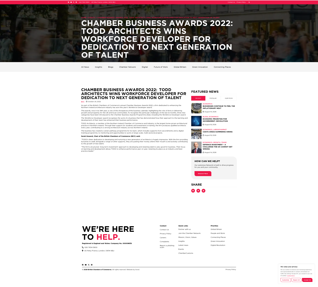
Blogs (110, 67)
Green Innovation (200, 67)
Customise (285, 280)
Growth (216, 142)
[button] (249, 2)
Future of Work (161, 67)
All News (85, 67)
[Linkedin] (76, 2)
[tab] (198, 98)
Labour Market (220, 129)
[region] (296, 274)
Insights (98, 67)
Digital (145, 67)
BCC (82, 102)
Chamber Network (127, 67)
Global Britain (180, 67)
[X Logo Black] (88, 265)
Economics (207, 104)
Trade (224, 142)
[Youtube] (71, 2)
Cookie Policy (291, 275)
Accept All (307, 280)
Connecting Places (222, 67)
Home (83, 17)
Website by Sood (132, 269)
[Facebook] (68, 2)
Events (91, 17)
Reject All (296, 280)
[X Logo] (73, 2)
